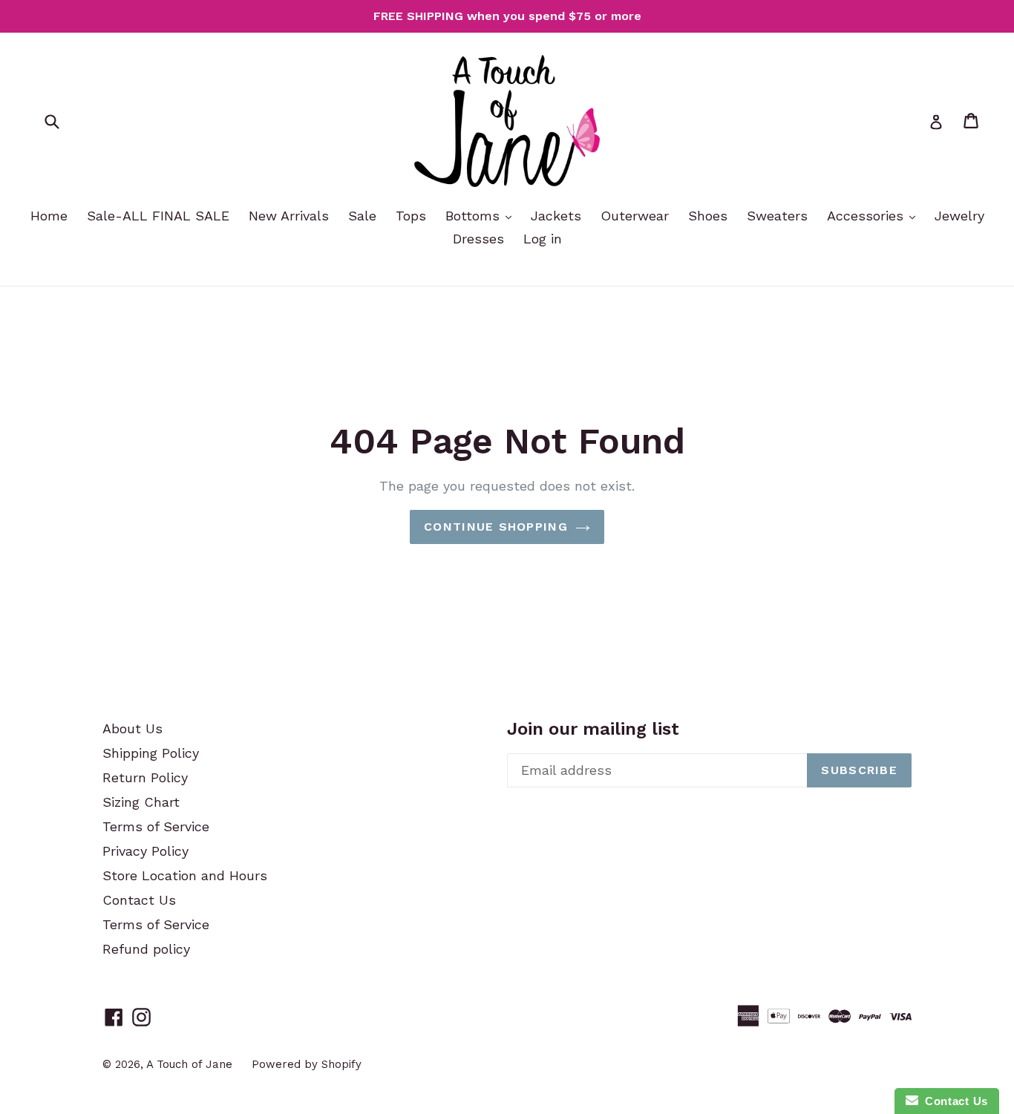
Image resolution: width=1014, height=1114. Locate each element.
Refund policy (146, 949)
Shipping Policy (150, 753)
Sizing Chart (141, 802)
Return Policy (145, 777)
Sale (362, 215)
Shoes (707, 215)
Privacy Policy (145, 851)
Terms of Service (155, 826)
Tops (411, 215)
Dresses (478, 238)
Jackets (556, 215)
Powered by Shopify (307, 1064)
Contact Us (139, 900)
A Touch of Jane (189, 1064)
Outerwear (635, 215)
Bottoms (474, 215)
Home (49, 215)
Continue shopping (496, 527)
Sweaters (777, 215)
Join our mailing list (593, 728)
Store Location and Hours (184, 875)
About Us (132, 728)
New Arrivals (289, 215)
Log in (542, 238)
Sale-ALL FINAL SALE (158, 215)
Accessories (867, 215)
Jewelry (959, 215)
